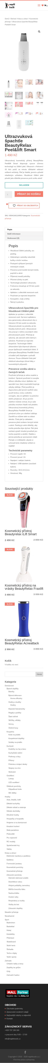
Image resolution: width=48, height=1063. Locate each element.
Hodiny (13, 705)
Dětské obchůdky (13, 811)
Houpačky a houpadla (15, 819)
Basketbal (10, 926)
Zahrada (8, 961)
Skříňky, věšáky (14, 720)
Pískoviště (11, 834)
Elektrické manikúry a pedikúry (18, 856)
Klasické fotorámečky (16, 709)
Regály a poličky (14, 713)
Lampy (11, 779)
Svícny (11, 724)
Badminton (11, 923)
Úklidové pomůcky (14, 786)
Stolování (12, 772)
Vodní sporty (11, 957)
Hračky (7, 797)
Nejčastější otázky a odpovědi (19, 1015)
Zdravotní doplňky (15, 908)
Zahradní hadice (13, 975)
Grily (8, 971)
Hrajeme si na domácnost (17, 823)
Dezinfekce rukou (15, 882)
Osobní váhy (13, 897)
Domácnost (9, 686)
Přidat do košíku (29, 194)
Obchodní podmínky (15, 1009)
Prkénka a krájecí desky (17, 764)
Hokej (9, 930)
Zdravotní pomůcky (14, 875)
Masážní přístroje (11, 912)
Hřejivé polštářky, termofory (19, 885)
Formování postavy (14, 864)
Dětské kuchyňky (13, 803)
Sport (7, 920)
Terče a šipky (12, 953)
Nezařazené (9, 916)
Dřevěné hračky (13, 815)
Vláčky (9, 849)
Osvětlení (10, 776)
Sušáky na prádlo (15, 742)
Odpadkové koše (15, 789)
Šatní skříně (13, 716)
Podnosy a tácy (14, 757)
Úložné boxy (13, 728)
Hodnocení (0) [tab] (13, 238)
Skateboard (11, 942)
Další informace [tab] (13, 234)
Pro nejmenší (12, 838)
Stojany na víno (14, 768)
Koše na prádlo (14, 735)
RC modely (11, 842)
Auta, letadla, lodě (14, 800)
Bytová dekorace (15, 695)
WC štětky (12, 793)
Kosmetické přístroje (15, 871)
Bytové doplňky (12, 689)
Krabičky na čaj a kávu (17, 749)
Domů (7, 19)
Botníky (11, 692)
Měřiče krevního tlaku (17, 889)
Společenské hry (13, 845)
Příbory (11, 760)
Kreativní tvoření (13, 826)
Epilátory (10, 860)
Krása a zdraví (22, 19)
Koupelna (10, 732)
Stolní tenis (11, 945)
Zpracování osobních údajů (17, 1012)
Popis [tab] (9, 229)
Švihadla (10, 949)
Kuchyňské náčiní (15, 753)
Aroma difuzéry (16, 698)
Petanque (10, 938)
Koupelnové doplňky (16, 738)
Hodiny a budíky (14, 702)
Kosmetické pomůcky (15, 867)
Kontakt (10, 1019)
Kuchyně (10, 746)
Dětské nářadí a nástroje (16, 807)
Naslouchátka (13, 893)
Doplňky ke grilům (14, 967)
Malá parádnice (13, 830)
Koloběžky (11, 934)
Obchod (13, 19)
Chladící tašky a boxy (15, 964)
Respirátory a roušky (16, 901)
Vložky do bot (13, 904)
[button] (39, 31)
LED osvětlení (13, 782)
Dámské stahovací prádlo (18, 878)
